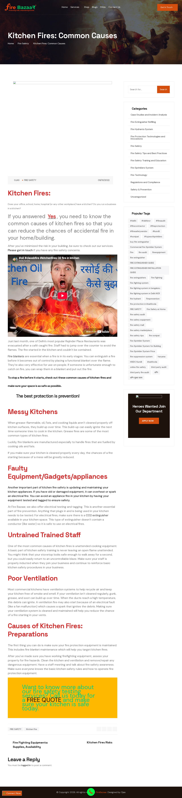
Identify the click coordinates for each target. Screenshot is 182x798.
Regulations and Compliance (145, 182)
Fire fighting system (139, 283)
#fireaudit (160, 220)
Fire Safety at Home (156, 309)
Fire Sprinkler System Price (142, 351)
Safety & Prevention (141, 189)
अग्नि (156, 372)
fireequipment (159, 252)
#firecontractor (137, 226)
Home (65, 7)
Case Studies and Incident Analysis (149, 115)
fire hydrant (135, 298)
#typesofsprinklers (153, 236)
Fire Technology (139, 175)
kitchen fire (31, 729)
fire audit (143, 252)
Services (75, 7)
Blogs (95, 7)
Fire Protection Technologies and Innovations (148, 137)
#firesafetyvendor (138, 231)
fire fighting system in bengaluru (145, 288)
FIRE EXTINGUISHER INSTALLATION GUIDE (145, 270)
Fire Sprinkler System (140, 340)
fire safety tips (137, 335)
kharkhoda (152, 362)
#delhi (133, 220)
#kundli (156, 231)
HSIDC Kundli (136, 362)
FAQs (103, 7)
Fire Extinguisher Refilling (143, 122)
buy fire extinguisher (139, 241)
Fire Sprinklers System (142, 168)
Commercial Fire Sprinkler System (146, 247)
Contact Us (114, 7)
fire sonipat (154, 335)
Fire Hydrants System (142, 129)
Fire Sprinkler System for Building (145, 346)
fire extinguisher (137, 257)
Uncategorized (138, 197)
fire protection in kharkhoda (143, 304)
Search (163, 89)
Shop (86, 7)
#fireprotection (157, 226)
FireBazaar (101, 792)
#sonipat (134, 236)
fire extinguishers (138, 277)
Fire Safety (30, 180)
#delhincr (146, 220)
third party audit (159, 367)
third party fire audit (139, 372)
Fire (131, 252)
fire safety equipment (140, 319)
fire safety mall (137, 325)
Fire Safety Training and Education (148, 160)
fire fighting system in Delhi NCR (145, 293)
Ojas (16, 180)
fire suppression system (141, 356)
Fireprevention (153, 298)
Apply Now (148, 421)
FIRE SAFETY (15, 729)
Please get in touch (20, 250)
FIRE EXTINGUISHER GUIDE (142, 263)
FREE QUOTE (44, 700)
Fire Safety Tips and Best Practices (149, 153)
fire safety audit (137, 314)
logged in (26, 765)
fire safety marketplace (141, 330)
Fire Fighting (156, 277)
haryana (161, 356)
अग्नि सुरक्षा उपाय (136, 377)
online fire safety (138, 367)
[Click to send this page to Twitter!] (104, 729)
